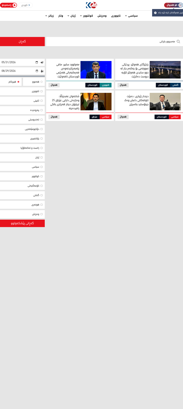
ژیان (73, 15)
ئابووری (116, 16)
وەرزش (102, 16)
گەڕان (22, 42)
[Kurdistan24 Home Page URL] (91, 5)
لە (42, 62)
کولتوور (88, 15)
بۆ (42, 71)
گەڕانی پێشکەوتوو (22, 223)
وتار (60, 16)
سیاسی (133, 15)
